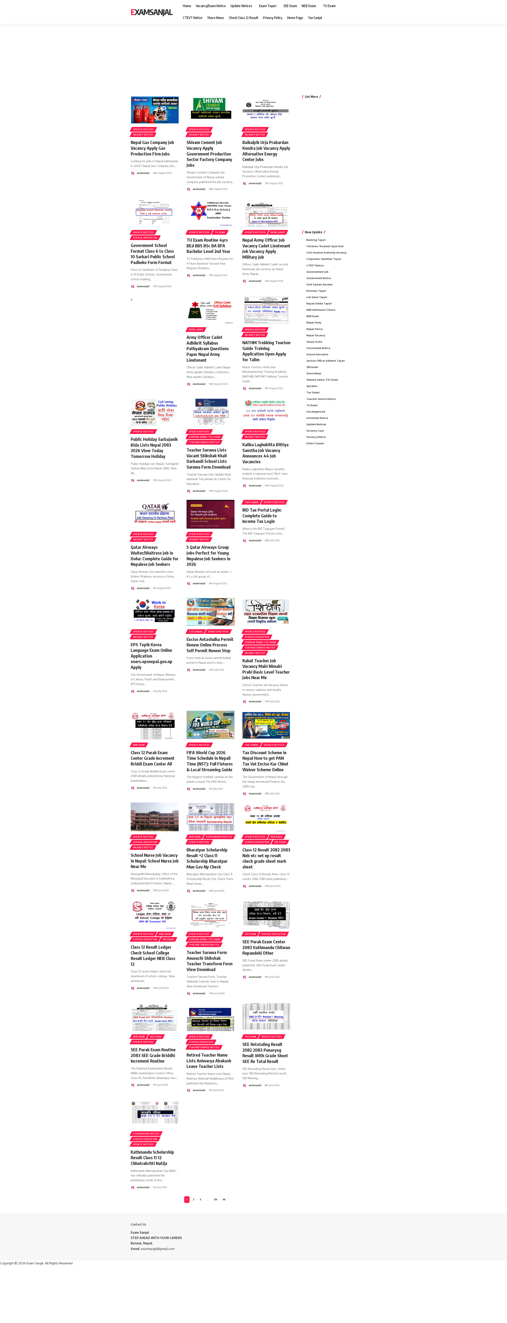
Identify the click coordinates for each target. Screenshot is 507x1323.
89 (215, 1199)
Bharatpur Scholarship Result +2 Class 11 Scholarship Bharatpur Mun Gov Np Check (207, 858)
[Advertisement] (123, 54)
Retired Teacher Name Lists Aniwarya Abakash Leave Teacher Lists (209, 1060)
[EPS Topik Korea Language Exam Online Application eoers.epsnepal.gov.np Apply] (155, 611)
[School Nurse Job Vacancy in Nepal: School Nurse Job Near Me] (155, 817)
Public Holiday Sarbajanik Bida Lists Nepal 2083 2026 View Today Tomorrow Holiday (154, 447)
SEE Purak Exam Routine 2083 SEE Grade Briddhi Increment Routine (153, 1055)
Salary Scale (314, 341)
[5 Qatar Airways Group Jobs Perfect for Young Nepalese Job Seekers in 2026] (210, 514)
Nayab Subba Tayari (319, 303)
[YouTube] (368, 11)
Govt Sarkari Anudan (319, 284)
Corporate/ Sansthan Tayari (323, 258)
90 (224, 1199)
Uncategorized (315, 411)
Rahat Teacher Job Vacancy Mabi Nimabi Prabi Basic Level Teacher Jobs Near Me (266, 669)
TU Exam (220, 232)
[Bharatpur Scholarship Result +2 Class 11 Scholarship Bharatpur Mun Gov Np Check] (210, 817)
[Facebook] (359, 11)
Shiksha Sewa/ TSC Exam (204, 437)
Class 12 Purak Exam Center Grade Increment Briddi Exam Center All (152, 758)
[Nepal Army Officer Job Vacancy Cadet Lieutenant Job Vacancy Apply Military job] (266, 212)
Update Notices (143, 129)
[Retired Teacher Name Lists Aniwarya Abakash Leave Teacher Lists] (210, 1016)
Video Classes (315, 443)
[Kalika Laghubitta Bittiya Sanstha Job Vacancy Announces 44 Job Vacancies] (266, 411)
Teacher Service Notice (204, 442)
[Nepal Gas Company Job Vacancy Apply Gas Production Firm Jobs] (155, 109)
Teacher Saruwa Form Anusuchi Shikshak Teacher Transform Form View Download (210, 960)
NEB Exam (139, 745)
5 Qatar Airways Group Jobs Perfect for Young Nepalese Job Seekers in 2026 (208, 555)
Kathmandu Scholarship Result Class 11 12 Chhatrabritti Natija (152, 1157)
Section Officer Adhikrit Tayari (325, 360)
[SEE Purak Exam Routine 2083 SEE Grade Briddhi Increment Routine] (155, 1016)
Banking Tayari (316, 239)
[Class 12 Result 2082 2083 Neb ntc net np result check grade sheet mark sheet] (266, 817)
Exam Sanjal (140, 1232)
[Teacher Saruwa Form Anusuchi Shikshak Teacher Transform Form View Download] (210, 914)
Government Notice (318, 278)
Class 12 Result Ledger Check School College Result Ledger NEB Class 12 (153, 955)
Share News (313, 373)
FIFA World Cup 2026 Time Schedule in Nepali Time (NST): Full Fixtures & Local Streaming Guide (210, 761)
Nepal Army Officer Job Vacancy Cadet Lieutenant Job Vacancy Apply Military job (266, 248)
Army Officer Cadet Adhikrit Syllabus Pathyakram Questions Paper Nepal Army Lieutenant (208, 348)
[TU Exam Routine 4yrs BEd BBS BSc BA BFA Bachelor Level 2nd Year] (210, 212)
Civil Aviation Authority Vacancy (326, 252)
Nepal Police (314, 329)
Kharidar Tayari (316, 290)
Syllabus (311, 386)
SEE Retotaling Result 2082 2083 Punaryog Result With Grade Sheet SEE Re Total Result (265, 1052)
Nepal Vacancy (315, 335)
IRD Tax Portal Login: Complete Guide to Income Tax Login (262, 515)
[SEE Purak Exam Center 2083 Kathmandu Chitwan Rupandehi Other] (266, 914)
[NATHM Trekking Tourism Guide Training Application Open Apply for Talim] (266, 309)
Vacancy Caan (315, 430)
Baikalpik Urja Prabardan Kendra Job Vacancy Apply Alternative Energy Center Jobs (266, 150)
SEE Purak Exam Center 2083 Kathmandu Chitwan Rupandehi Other (266, 947)
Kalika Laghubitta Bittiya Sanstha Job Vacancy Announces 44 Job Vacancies (265, 453)
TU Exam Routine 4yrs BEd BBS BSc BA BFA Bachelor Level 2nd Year (208, 245)
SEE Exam (280, 842)
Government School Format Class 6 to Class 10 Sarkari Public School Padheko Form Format (153, 253)
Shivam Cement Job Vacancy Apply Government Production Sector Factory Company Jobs (209, 153)
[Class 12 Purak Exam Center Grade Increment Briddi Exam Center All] (155, 724)
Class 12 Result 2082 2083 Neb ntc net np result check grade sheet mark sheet (266, 858)
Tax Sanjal (251, 502)
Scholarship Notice (219, 837)
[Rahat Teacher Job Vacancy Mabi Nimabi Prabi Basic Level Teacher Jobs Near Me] (266, 611)
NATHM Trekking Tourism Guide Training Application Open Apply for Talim (266, 351)
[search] (373, 12)
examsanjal (143, 172)
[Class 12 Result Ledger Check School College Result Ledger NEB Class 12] (155, 914)
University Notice (317, 417)
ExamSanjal (151, 12)
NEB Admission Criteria (320, 309)
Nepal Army (278, 232)
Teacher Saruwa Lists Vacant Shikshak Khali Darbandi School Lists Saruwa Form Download (209, 458)
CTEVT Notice (315, 265)
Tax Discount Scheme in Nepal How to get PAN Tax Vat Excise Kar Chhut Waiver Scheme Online (265, 761)
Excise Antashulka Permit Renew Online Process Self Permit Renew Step (210, 644)
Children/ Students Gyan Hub (324, 246)
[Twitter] (363, 11)
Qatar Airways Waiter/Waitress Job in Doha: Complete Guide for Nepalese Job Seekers (154, 555)
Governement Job (317, 271)
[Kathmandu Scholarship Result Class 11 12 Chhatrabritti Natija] (155, 1113)
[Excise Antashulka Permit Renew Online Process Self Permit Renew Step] (210, 611)
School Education (145, 237)
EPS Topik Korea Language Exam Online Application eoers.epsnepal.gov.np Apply (151, 656)
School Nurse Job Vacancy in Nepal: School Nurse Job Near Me (155, 860)
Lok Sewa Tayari (316, 297)
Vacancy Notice (143, 134)
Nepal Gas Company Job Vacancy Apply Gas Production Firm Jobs (152, 147)
